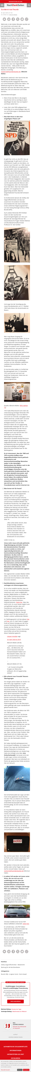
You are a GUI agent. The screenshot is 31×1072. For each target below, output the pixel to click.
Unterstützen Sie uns (15, 1)
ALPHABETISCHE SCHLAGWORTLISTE (15, 1047)
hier (28, 619)
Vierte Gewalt (23, 974)
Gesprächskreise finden (15, 1037)
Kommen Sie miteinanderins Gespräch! (19, 1027)
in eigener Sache (13, 974)
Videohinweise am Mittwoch (19, 1011)
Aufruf (15, 1034)
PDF (9, 19)
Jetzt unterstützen (15, 1001)
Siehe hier (19, 602)
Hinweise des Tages (16, 1009)
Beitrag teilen (4, 19)
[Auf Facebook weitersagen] (13, 20)
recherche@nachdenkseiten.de (11, 72)
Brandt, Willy (4, 974)
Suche (29, 5)
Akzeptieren (26, 1069)
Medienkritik (21, 965)
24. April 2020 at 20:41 (14, 639)
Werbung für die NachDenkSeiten (10, 967)
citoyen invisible (12, 636)
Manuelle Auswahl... (6, 1069)
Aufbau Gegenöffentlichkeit (9, 965)
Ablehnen (19, 1069)
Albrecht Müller (13, 14)
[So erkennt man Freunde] (22, 20)
